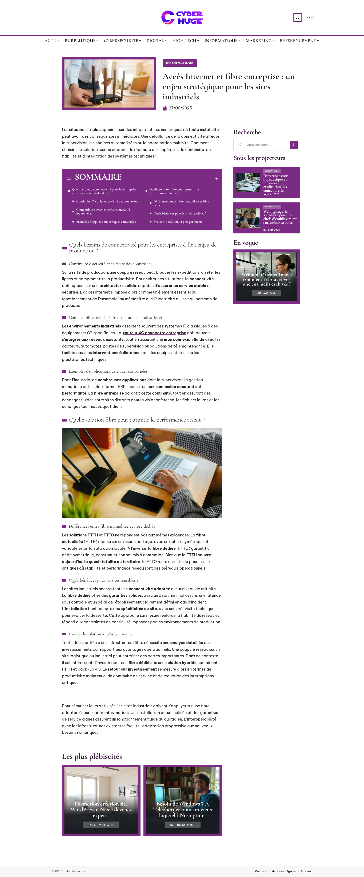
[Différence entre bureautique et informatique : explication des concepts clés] (248, 182)
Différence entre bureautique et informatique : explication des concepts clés (276, 183)
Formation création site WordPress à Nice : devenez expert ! (101, 809)
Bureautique (272, 171)
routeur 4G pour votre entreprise (154, 332)
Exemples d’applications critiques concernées (106, 222)
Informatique (180, 63)
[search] (297, 17)
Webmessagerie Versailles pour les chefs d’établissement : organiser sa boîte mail (280, 219)
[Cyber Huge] (182, 17)
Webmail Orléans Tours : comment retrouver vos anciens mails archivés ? (267, 279)
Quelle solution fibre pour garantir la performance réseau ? (174, 191)
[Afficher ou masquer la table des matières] (170, 178)
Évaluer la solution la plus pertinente (178, 222)
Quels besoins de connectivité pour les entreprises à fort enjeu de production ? (105, 191)
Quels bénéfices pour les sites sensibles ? (180, 213)
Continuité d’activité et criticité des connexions (107, 201)
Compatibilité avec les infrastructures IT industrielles (103, 211)
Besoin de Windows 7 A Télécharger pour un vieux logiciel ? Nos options (182, 809)
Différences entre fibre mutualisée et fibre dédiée (181, 203)
